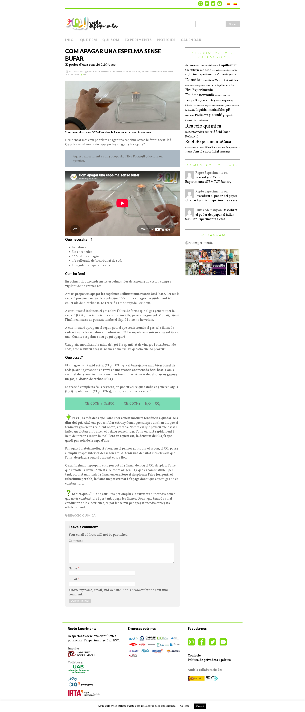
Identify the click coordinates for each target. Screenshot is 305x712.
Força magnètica (224, 100)
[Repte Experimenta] (152, 22)
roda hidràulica (191, 147)
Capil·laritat (228, 65)
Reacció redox (194, 132)
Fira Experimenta (199, 90)
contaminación (230, 70)
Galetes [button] (184, 706)
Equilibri (221, 85)
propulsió (228, 115)
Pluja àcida (189, 115)
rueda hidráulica (207, 147)
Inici (70, 40)
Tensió (188, 152)
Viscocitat (225, 152)
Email (73, 579)
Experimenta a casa (127, 71)
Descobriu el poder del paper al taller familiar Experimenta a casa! (212, 198)
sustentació (220, 147)
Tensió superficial (206, 151)
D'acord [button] (200, 706)
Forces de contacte (222, 95)
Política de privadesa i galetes (209, 660)
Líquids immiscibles (210, 110)
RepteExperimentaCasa (208, 142)
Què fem (88, 40)
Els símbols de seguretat (195, 86)
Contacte (194, 655)
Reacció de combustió (196, 120)
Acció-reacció (194, 65)
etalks (230, 85)
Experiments (138, 40)
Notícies (166, 40)
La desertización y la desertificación (208, 106)
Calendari (192, 40)
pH (228, 110)
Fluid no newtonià (199, 95)
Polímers (201, 115)
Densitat (193, 80)
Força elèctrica (205, 101)
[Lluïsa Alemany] (189, 214)
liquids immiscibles (231, 106)
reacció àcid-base (217, 132)
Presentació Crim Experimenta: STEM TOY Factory (208, 179)
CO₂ (187, 75)
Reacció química (81, 515)
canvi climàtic (211, 65)
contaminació (217, 70)
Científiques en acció (198, 70)
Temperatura (233, 147)
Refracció (191, 137)
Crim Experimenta (203, 74)
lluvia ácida (190, 110)
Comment (76, 541)
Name (73, 568)
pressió (215, 115)
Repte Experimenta (99, 71)
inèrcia (188, 105)
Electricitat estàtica (226, 80)
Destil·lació (208, 80)
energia (211, 85)
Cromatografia (226, 74)
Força (190, 100)
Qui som (110, 40)
